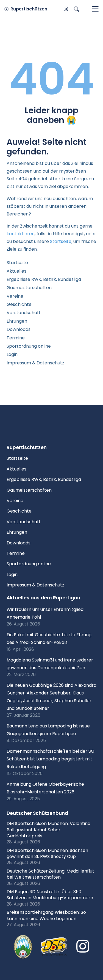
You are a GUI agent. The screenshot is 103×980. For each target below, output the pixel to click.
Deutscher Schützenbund (37, 813)
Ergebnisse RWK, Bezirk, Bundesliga (44, 279)
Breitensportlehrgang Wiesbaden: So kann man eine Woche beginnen (46, 915)
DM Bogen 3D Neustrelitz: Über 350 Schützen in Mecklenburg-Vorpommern (50, 894)
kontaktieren (21, 234)
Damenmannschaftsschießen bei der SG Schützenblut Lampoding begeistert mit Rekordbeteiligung (50, 759)
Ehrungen (17, 321)
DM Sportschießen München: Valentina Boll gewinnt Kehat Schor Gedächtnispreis (48, 829)
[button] (76, 9)
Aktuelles (16, 271)
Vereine (15, 296)
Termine (16, 338)
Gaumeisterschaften (29, 287)
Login (12, 354)
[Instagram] (66, 9)
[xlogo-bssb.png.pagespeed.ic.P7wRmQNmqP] (23, 947)
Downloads (18, 329)
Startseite (60, 241)
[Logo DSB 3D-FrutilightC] (54, 946)
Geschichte (19, 304)
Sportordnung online (29, 346)
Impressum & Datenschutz (35, 363)
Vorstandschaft (24, 312)
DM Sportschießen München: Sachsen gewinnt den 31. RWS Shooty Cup (47, 853)
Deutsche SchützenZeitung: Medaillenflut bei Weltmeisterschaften (50, 874)
